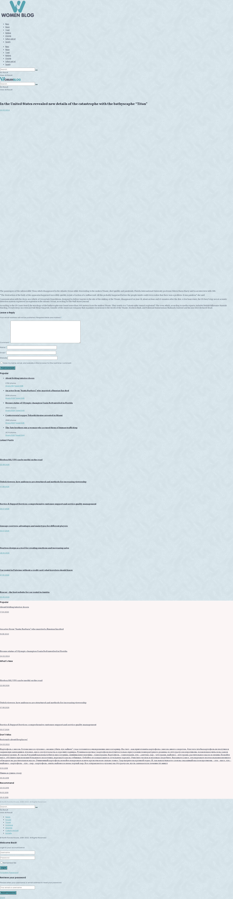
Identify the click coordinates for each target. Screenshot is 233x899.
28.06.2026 (4, 553)
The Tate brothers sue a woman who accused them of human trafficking (41, 427)
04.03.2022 (5, 744)
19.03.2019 (4, 792)
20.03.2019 (4, 788)
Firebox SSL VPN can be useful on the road (21, 459)
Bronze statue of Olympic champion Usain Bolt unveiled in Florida (39, 403)
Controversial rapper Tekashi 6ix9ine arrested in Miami (34, 415)
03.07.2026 (4, 531)
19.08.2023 (4, 634)
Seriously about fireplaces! (14, 739)
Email (3, 352)
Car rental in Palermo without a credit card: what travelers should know (36, 570)
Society (7, 41)
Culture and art (10, 38)
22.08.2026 (4, 464)
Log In (2, 897)
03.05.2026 (4, 597)
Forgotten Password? (9, 872)
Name (3, 347)
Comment (5, 342)
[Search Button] (36, 84)
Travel (7, 30)
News (7, 24)
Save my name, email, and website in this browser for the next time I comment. (37, 363)
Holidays (8, 32)
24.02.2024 (5, 110)
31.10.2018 (4, 768)
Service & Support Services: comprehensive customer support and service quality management (48, 504)
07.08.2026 (4, 486)
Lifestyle (8, 35)
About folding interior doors (19, 378)
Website (3, 358)
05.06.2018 (4, 778)
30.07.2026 (4, 508)
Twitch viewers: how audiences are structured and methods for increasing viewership (43, 481)
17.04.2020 (4, 612)
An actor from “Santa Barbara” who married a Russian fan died (37, 390)
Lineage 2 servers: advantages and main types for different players (34, 526)
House (7, 27)
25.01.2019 (4, 797)
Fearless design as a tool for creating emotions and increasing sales (34, 548)
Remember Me (9, 863)
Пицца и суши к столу (11, 773)
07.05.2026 (4, 575)
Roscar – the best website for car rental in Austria (24, 592)
